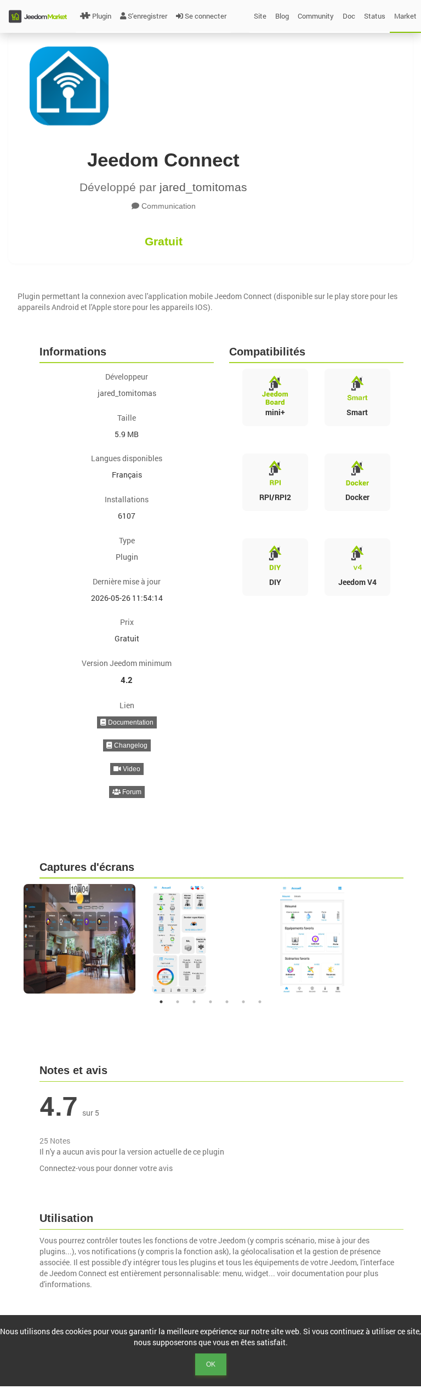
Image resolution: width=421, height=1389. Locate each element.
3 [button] (194, 1001)
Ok (210, 1364)
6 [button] (243, 1001)
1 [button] (161, 1001)
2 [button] (177, 1001)
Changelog (129, 745)
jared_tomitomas (203, 187)
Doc (349, 16)
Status (374, 16)
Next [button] (411, 938)
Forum (131, 792)
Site (260, 16)
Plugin (101, 16)
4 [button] (210, 1001)
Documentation (129, 722)
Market (405, 16)
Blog (282, 16)
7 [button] (259, 1001)
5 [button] (226, 1001)
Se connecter (205, 16)
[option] (82, 939)
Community (316, 16)
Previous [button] (9, 938)
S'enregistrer (147, 16)
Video (130, 769)
